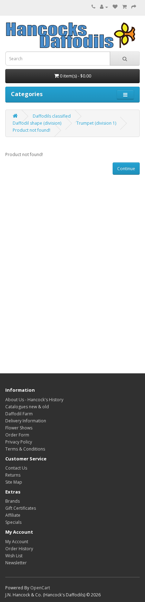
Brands (12, 501)
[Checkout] (133, 7)
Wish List (14, 556)
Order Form (17, 435)
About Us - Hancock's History (34, 400)
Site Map (13, 482)
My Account (16, 542)
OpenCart (40, 588)
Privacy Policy (18, 442)
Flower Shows (18, 428)
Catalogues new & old (27, 407)
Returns (12, 475)
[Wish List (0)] (115, 7)
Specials (13, 522)
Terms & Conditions (25, 449)
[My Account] (104, 7)
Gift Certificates (20, 508)
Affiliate (12, 515)
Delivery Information (25, 421)
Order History (19, 549)
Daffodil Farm (19, 414)
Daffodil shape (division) (37, 123)
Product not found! (31, 130)
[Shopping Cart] (124, 7)
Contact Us (16, 468)
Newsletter (16, 563)
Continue (126, 169)
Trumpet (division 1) (96, 123)
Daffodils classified (52, 116)
